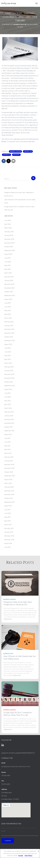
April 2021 (7, 449)
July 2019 (7, 509)
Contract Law (28, 151)
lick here (32, 141)
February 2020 (9, 487)
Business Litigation (15, 151)
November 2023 (9, 333)
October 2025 (8, 246)
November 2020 (9, 468)
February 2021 (8, 457)
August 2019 (8, 506)
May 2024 (7, 310)
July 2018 (7, 547)
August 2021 (8, 434)
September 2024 (9, 295)
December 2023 (9, 329)
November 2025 (9, 243)
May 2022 (7, 401)
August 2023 (8, 344)
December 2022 (9, 374)
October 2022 (8, 382)
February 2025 (9, 277)
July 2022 (7, 393)
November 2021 (9, 423)
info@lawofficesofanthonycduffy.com (15, 766)
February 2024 (9, 322)
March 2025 (8, 273)
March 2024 (8, 318)
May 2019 (7, 517)
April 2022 (7, 404)
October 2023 (8, 337)
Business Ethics (8, 653)
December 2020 (9, 464)
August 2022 (8, 389)
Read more (8, 619)
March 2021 (7, 453)
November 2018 (9, 540)
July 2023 (7, 348)
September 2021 (9, 431)
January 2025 (8, 280)
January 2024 (8, 325)
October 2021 (8, 427)
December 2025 (9, 239)
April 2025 (7, 269)
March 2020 (8, 483)
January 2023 (8, 370)
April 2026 (7, 224)
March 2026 (8, 228)
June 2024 (7, 307)
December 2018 (9, 536)
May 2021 (7, 446)
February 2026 (9, 232)
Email (3, 831)
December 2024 (9, 284)
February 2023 (9, 367)
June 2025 (7, 262)
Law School (16, 154)
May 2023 (7, 355)
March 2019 (8, 524)
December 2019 (9, 491)
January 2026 (8, 235)
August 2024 (8, 299)
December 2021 (9, 419)
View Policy (28, 855)
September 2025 (9, 250)
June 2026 (7, 220)
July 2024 (7, 303)
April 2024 (7, 314)
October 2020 (8, 472)
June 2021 (7, 442)
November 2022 (9, 378)
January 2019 (8, 532)
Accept (20, 855)
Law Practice (6, 154)
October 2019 (8, 498)
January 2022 (8, 416)
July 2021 (7, 438)
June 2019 (7, 513)
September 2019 (9, 502)
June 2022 (7, 397)
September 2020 (9, 476)
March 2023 (8, 363)
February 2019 (8, 528)
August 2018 (8, 543)
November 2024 (9, 288)
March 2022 (8, 408)
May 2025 (7, 265)
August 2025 (8, 254)
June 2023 (7, 352)
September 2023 (9, 340)
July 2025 (7, 258)
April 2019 (7, 521)
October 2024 (8, 292)
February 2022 (9, 412)
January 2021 (8, 461)
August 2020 (8, 479)
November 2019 (9, 494)
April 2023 (7, 359)
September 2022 (9, 385)
